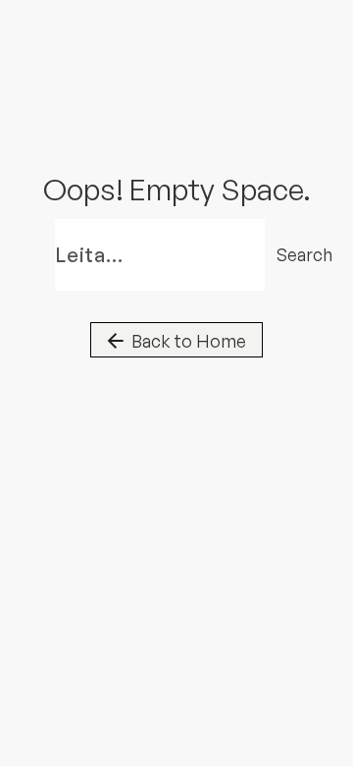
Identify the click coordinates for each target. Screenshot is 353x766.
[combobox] (160, 255)
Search (291, 254)
